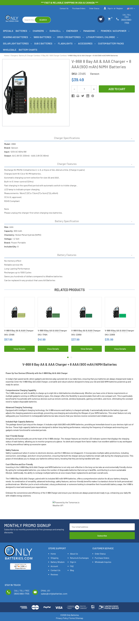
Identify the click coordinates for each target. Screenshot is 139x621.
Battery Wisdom (57, 562)
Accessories (85, 43)
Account (54, 566)
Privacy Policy (62, 618)
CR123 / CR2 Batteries (69, 37)
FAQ (72, 566)
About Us (74, 553)
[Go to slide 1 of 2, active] (68, 357)
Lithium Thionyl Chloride (100, 37)
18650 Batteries (43, 37)
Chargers (38, 30)
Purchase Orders (78, 8)
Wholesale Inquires (103, 562)
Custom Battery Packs (111, 43)
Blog (72, 570)
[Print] (77, 95)
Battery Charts (28, 49)
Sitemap (79, 618)
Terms (72, 618)
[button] (101, 19)
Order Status (94, 8)
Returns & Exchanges (79, 558)
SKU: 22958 (76, 334)
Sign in (108, 8)
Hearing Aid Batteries (15, 37)
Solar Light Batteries (16, 43)
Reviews (54, 574)
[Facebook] (73, 95)
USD (131, 8)
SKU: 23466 (9, 334)
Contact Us (64, 8)
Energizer (72, 30)
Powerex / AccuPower (114, 30)
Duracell (55, 30)
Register (119, 8)
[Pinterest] (92, 95)
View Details (19, 348)
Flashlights (65, 43)
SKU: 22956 (110, 334)
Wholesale (9, 49)
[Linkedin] (87, 95)
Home (53, 553)
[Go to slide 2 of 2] (71, 357)
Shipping (54, 558)
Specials (8, 30)
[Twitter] (82, 95)
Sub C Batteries (43, 43)
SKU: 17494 (42, 334)
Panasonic (89, 30)
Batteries (22, 30)
